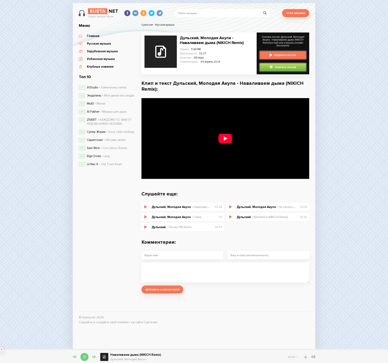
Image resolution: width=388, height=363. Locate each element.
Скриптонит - (106, 140)
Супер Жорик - (110, 132)
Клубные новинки (100, 66)
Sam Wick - (107, 148)
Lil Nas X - (104, 164)
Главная (93, 36)
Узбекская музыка (101, 59)
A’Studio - (107, 87)
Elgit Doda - (98, 156)
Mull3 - (96, 103)
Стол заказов (295, 13)
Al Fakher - (107, 111)
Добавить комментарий (162, 289)
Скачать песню (285, 67)
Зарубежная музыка (102, 51)
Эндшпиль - (110, 95)
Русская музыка (99, 43)
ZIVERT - (109, 122)
